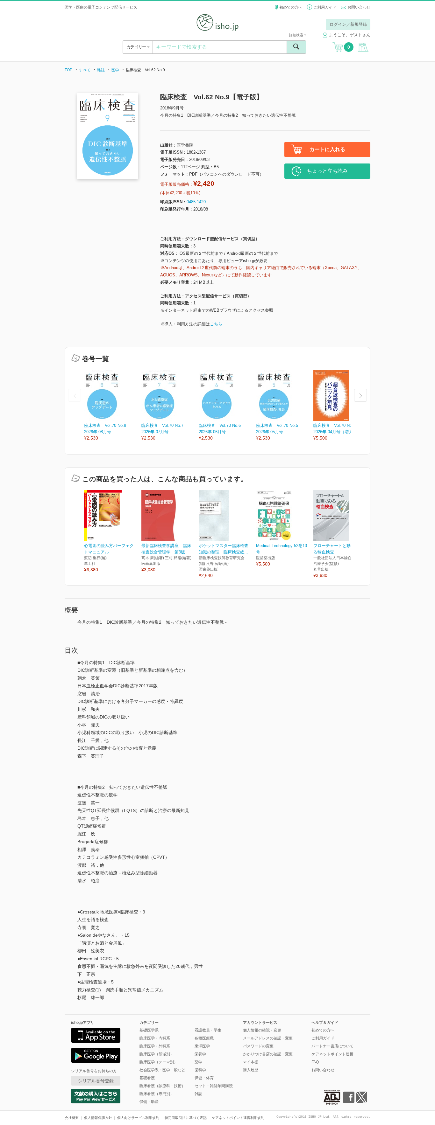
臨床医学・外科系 (154, 1046)
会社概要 (72, 1118)
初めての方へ (290, 7)
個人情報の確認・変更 (262, 1030)
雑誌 (101, 70)
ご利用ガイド (324, 7)
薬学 (198, 1062)
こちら (216, 324)
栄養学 (200, 1054)
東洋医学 (202, 1046)
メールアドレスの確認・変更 (268, 1038)
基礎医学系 (149, 1030)
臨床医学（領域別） (156, 1054)
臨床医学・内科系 (154, 1038)
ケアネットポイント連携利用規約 (238, 1118)
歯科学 (200, 1070)
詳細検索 (296, 35)
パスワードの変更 (258, 1046)
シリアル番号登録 (96, 1080)
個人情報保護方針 (98, 1118)
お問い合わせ (358, 7)
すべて (84, 70)
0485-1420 (196, 201)
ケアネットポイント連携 (332, 1054)
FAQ (315, 1062)
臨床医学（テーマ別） (158, 1062)
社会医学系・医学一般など (162, 1070)
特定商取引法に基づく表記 (186, 1118)
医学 (115, 70)
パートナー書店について (332, 1046)
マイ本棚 (250, 1062)
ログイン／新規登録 (348, 24)
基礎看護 (147, 1078)
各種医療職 (204, 1038)
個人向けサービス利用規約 (138, 1118)
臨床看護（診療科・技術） (162, 1086)
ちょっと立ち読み (327, 171)
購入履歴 (250, 1070)
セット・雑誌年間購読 (214, 1086)
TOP (68, 70)
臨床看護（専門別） (156, 1094)
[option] (112, 405)
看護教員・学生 (208, 1030)
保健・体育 (204, 1078)
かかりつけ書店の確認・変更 (268, 1054)
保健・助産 (149, 1102)
